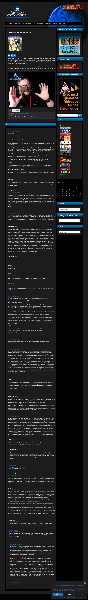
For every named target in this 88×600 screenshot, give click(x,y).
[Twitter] (9, 114)
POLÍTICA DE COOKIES (61, 597)
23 (80, 193)
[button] (85, 582)
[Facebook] (11, 114)
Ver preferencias (80, 594)
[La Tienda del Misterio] (73, 7)
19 (66, 193)
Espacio (30, 24)
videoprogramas (10, 24)
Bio (10, 110)
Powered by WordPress (9, 598)
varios (54, 24)
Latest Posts (16, 110)
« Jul (58, 199)
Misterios (24, 24)
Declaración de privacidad (71, 597)
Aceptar (57, 594)
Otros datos (61, 24)
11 (62, 191)
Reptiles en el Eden (38, 24)
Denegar (69, 594)
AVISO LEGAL (79, 597)
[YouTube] (11, 115)
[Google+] (13, 114)
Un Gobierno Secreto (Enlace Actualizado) (69, 176)
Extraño (17, 24)
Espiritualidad (48, 24)
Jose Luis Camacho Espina (21, 30)
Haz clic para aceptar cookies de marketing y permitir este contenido (31, 89)
